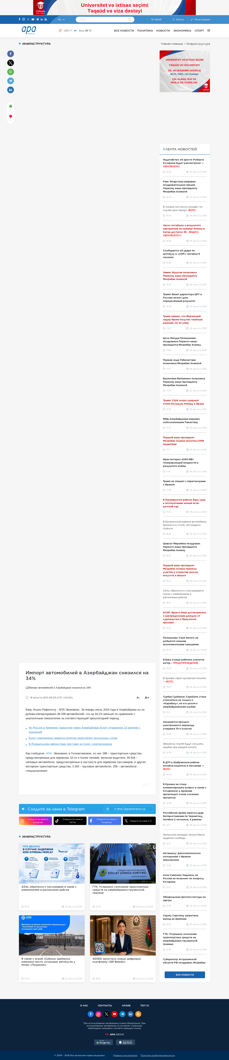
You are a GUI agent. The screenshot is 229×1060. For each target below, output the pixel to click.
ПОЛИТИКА (145, 30)
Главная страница (172, 43)
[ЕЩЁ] (207, 30)
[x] (107, 1014)
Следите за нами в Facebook (107, 821)
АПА (49, 753)
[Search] (130, 19)
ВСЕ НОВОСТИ (124, 30)
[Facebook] (19, 19)
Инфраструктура (198, 43)
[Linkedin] (42, 19)
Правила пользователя (125, 1055)
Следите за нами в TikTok (72, 821)
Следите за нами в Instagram (38, 821)
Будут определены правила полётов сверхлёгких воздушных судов (73, 738)
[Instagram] (23, 19)
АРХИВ (126, 1005)
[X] (28, 19)
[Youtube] (33, 19)
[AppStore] (125, 1042)
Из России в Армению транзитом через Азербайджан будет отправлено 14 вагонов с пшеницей (84, 730)
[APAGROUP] (114, 1034)
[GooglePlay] (103, 1042)
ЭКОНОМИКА (182, 30)
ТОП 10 (144, 1005)
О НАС (84, 1005)
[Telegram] (37, 19)
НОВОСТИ (163, 30)
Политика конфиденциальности (158, 1055)
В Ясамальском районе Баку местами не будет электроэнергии (70, 744)
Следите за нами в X (141, 821)
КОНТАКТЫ (105, 1005)
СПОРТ (199, 30)
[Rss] (46, 19)
